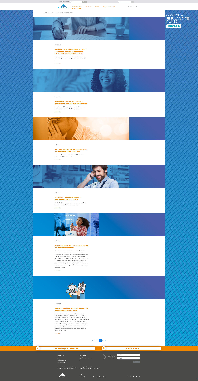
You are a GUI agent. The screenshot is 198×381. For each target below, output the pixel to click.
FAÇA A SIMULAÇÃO (109, 7)
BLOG (97, 7)
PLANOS (88, 7)
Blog (58, 359)
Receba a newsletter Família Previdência (112, 357)
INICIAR (174, 26)
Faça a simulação (62, 360)
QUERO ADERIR (76, 8)
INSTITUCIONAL (77, 7)
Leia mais (57, 64)
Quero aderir (61, 362)
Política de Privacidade (85, 359)
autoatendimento (64, 1)
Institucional (60, 355)
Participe (81, 357)
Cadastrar (136, 362)
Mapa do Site (82, 355)
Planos (59, 357)
